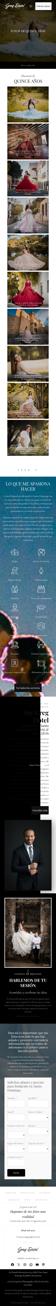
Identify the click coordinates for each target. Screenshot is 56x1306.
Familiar (15, 598)
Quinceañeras (14, 579)
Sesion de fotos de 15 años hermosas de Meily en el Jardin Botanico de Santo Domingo (28, 266)
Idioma (31, 1125)
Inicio (23, 65)
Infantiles (14, 635)
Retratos (15, 653)
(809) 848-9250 (28, 1230)
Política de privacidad (19, 1302)
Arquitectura (41, 635)
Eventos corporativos (41, 653)
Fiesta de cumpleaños (41, 598)
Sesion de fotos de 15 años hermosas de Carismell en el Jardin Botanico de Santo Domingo (28, 118)
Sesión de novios (41, 561)
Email (10, 1111)
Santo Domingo (36, 764)
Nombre (11, 1098)
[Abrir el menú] (30, 6)
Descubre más (40, 810)
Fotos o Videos (35, 1111)
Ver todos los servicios (28, 687)
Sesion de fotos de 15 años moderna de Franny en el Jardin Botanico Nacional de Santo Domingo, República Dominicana (28, 450)
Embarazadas (41, 579)
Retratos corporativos (14, 672)
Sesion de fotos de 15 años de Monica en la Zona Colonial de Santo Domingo (28, 340)
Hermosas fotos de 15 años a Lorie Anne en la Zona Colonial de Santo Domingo (28, 192)
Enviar (16, 1172)
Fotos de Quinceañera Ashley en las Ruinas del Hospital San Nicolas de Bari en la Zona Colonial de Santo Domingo (28, 154)
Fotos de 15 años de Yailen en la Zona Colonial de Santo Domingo (28, 304)
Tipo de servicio (36, 1143)
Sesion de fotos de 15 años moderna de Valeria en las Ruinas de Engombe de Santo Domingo (28, 377)
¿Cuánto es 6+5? (14, 1157)
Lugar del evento (15, 1143)
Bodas (15, 561)
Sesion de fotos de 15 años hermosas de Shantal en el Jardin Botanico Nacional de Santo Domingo (28, 414)
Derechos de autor (38, 1302)
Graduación (41, 616)
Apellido (32, 1098)
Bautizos (15, 616)
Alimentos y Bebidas (41, 672)
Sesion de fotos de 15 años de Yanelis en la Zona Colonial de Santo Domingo (28, 229)
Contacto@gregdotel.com (28, 1236)
